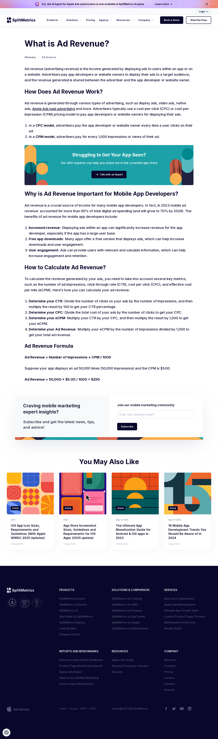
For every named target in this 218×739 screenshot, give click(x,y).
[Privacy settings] (6, 732)
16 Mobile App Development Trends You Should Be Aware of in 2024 (187, 532)
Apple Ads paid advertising (53, 109)
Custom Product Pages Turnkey (184, 616)
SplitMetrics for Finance (127, 610)
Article (15, 508)
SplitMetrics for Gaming (127, 598)
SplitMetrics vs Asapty (126, 622)
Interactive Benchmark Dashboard (81, 660)
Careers (169, 678)
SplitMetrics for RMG (125, 604)
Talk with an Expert (111, 174)
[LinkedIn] (189, 709)
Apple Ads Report (70, 672)
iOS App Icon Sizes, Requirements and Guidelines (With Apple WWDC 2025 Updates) (28, 532)
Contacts (170, 666)
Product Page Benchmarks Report (81, 666)
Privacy (73, 708)
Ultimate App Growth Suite (181, 610)
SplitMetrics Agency (72, 622)
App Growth (122, 519)
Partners (169, 683)
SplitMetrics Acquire (72, 598)
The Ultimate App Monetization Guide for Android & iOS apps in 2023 (133, 532)
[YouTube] (182, 709)
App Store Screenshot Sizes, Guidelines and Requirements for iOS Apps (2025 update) (79, 532)
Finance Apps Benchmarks (76, 683)
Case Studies (67, 628)
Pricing (168, 672)
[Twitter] (174, 709)
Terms (63, 708)
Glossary (117, 672)
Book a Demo (172, 20)
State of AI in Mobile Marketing (79, 678)
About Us (170, 660)
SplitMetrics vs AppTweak (128, 616)
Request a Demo (69, 634)
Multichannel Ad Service (179, 622)
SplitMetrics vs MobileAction (130, 628)
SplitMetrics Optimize (73, 604)
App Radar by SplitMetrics (76, 616)
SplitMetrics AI (68, 610)
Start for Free (198, 20)
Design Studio (173, 628)
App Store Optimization (179, 598)
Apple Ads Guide (123, 660)
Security (169, 689)
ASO (13, 519)
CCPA (92, 708)
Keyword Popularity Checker (130, 666)
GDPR (83, 708)
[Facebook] (166, 709)
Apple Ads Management (179, 604)
